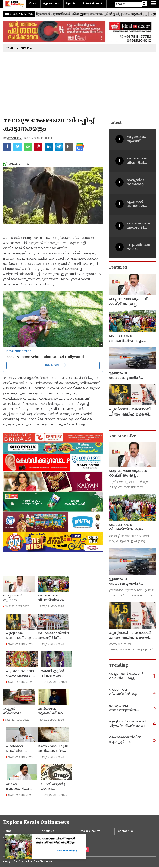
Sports (71, 3)
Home (10, 48)
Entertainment (92, 3)
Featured (118, 267)
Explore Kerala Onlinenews (36, 822)
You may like (122, 436)
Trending (118, 665)
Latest (115, 123)
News (32, 3)
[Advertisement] (79, 86)
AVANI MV (14, 138)
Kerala (26, 48)
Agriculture (51, 3)
